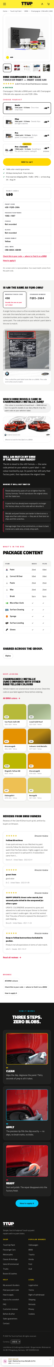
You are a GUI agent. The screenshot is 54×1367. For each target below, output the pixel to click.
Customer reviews (10, 1309)
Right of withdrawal (36, 1294)
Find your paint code (11, 1290)
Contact (6, 1323)
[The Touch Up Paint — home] (27, 4)
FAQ (4, 1304)
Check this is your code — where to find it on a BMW (25, 256)
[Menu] (4, 4)
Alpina (8, 655)
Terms (31, 1290)
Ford (30, 1264)
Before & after (9, 1313)
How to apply (8, 1294)
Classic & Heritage (10, 1259)
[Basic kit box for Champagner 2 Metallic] (7, 68)
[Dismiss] (50, 1359)
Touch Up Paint (16, 11)
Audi (30, 1268)
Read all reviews (10, 957)
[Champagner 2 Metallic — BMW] (17, 68)
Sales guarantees (10, 1318)
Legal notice (33, 1285)
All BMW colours (11, 980)
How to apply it (9, 260)
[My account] (42, 4)
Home (5, 11)
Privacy (31, 1309)
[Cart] (48, 4)
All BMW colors (10, 698)
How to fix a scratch (11, 1299)
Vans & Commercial (11, 1264)
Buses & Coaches (10, 1273)
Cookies (32, 1313)
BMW (26, 11)
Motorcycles (8, 1254)
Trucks (5, 1268)
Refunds (32, 1304)
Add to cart (27, 162)
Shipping (32, 1299)
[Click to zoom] (27, 38)
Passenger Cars (9, 1249)
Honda (31, 1259)
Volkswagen (33, 1245)
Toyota (31, 1254)
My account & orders (11, 1285)
